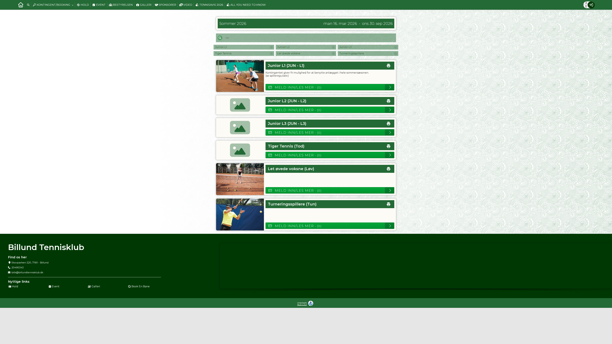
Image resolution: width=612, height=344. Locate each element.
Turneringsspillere (351, 53)
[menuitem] (21, 5)
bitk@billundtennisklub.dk (27, 272)
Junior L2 (283, 47)
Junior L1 (221, 47)
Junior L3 (345, 47)
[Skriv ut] (388, 64)
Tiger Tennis (223, 53)
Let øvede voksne (288, 53)
